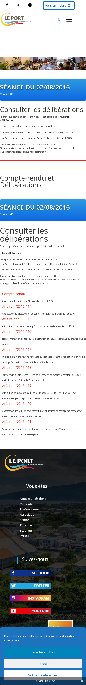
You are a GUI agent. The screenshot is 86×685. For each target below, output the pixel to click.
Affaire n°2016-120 (16, 403)
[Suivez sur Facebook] (7, 5)
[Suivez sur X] (18, 5)
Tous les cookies (43, 652)
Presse (24, 536)
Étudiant (26, 530)
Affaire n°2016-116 (16, 331)
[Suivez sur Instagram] (30, 5)
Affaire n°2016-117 (16, 349)
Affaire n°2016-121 (16, 421)
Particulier (27, 504)
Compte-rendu (13, 293)
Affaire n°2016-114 (16, 306)
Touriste (26, 525)
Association (28, 515)
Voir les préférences (43, 675)
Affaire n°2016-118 (16, 367)
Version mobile (55, 5)
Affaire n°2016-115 (16, 319)
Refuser (43, 664)
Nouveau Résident (33, 499)
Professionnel (29, 509)
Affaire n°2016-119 (16, 385)
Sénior (24, 520)
